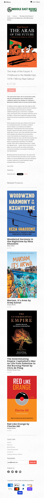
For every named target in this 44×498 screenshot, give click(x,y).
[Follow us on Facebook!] (8, 472)
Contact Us (10, 452)
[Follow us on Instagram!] (20, 472)
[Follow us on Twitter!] (12, 472)
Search (9, 442)
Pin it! (26, 174)
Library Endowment (12, 449)
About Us (9, 445)
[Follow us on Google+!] (16, 472)
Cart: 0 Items (36, 2)
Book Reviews (11, 447)
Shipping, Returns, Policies (14, 454)
